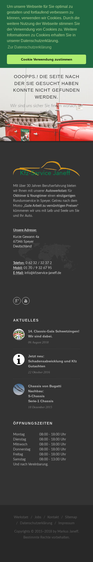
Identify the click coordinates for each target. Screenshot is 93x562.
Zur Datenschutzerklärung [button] (30, 47)
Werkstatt (21, 517)
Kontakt (53, 517)
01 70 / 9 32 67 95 (37, 268)
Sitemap (71, 517)
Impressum (66, 523)
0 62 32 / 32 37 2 (38, 263)
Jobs (38, 517)
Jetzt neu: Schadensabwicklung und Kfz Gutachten (52, 361)
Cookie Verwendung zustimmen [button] (46, 59)
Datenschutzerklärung (36, 523)
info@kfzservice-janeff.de (42, 273)
